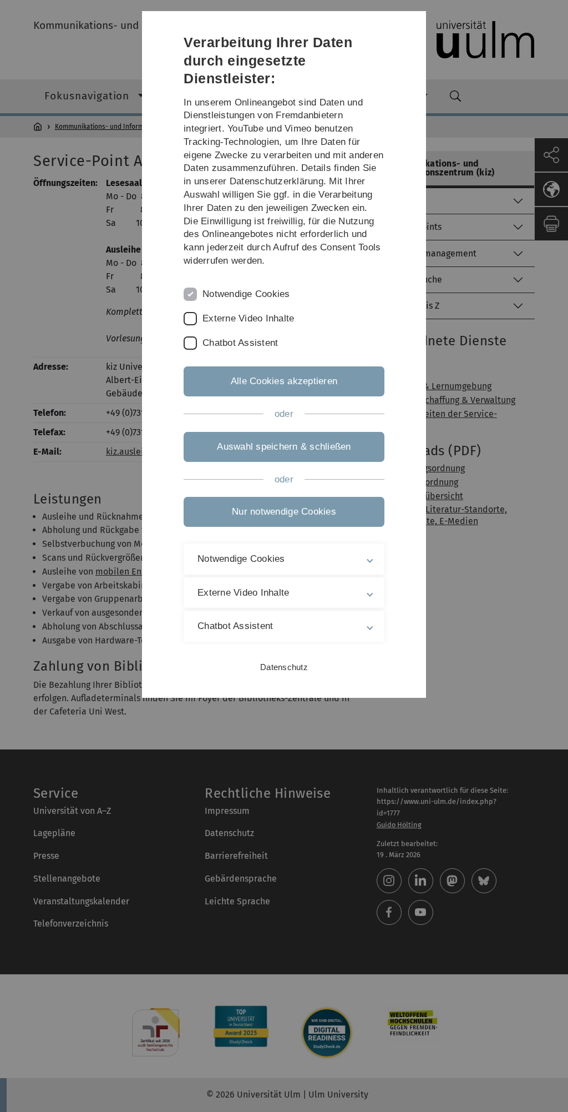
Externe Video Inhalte (248, 318)
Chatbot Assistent (240, 343)
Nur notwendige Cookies (284, 511)
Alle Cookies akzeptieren (284, 381)
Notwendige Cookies (246, 294)
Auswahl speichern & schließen (284, 446)
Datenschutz (284, 667)
